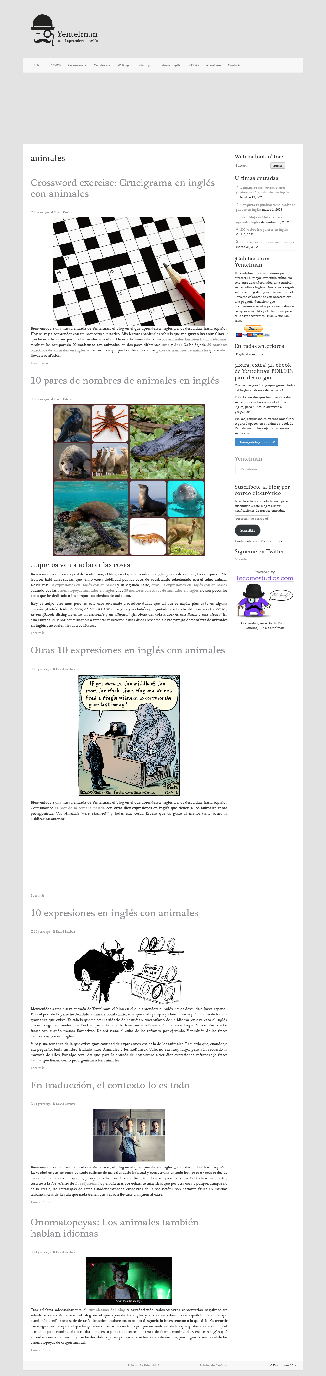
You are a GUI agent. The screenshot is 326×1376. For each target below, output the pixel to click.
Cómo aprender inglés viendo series (267, 242)
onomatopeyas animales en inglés (86, 590)
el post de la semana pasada (80, 808)
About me (213, 65)
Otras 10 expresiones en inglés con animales (128, 650)
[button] (129, 271)
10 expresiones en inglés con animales (83, 585)
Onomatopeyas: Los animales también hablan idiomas (115, 1228)
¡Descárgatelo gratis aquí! (256, 442)
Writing (123, 65)
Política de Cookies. (214, 1365)
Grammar (76, 65)
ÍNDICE (55, 65)
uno (166, 344)
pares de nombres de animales (182, 350)
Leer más (40, 363)
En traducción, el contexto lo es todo (110, 1085)
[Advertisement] (163, 108)
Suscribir (247, 530)
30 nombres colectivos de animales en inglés (161, 590)
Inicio (38, 65)
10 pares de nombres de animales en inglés (125, 380)
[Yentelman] (65, 29)
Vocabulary (102, 65)
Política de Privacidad (143, 1365)
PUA (193, 1178)
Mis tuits (241, 559)
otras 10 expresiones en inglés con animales (189, 585)
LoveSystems (86, 1183)
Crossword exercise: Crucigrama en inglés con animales (123, 188)
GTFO (194, 65)
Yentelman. (249, 459)
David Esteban (64, 212)
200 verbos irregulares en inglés (264, 230)
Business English (170, 65)
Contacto (234, 65)
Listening (143, 65)
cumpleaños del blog (107, 1309)
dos (177, 344)
